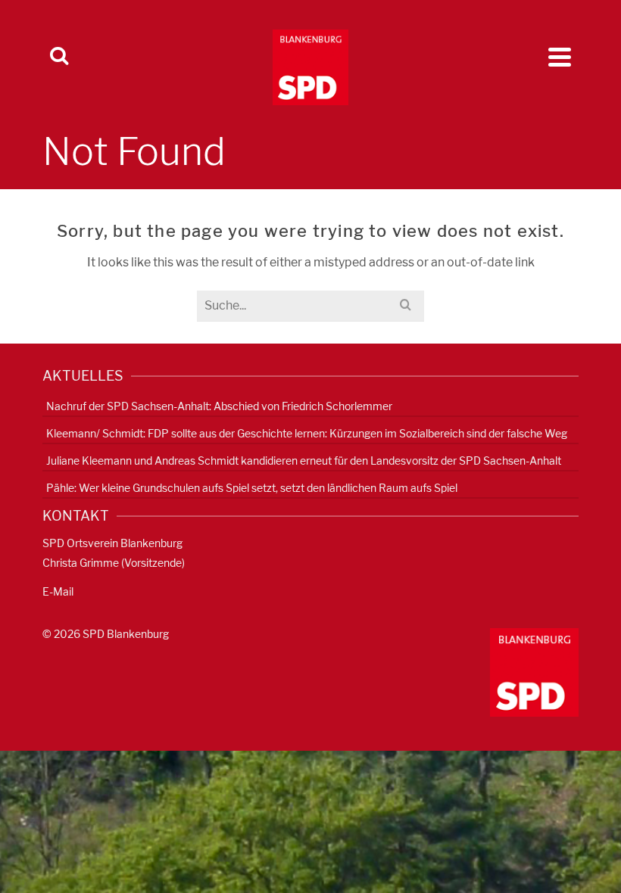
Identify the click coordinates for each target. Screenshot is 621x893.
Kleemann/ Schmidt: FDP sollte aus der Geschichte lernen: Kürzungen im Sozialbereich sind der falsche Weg (306, 433)
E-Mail (57, 591)
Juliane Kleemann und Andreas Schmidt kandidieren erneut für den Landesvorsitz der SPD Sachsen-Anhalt (303, 460)
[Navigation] (560, 57)
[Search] (59, 57)
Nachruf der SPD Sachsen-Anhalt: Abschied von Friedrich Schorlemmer (219, 406)
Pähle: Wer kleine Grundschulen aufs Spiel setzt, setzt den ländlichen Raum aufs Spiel (251, 487)
